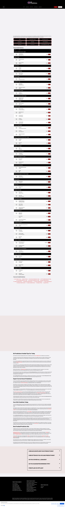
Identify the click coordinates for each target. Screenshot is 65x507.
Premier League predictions (18, 391)
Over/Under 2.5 (20, 41)
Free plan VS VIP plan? (36, 468)
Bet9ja (13, 499)
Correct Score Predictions (16, 487)
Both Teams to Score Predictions (17, 490)
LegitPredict (40, 499)
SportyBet (16, 499)
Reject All (58, 503)
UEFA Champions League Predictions (32, 482)
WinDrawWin (44, 499)
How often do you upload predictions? (42, 455)
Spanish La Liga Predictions (30, 485)
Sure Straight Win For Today (45, 44)
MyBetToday (14, 498)
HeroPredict (51, 499)
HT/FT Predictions (45, 41)
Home (20, 39)
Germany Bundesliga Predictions (31, 487)
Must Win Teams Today (40, 498)
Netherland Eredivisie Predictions (31, 489)
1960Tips (25, 499)
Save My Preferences (60, 505)
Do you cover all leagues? (38, 459)
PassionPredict (34, 498)
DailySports (17, 498)
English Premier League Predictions (32, 484)
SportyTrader (20, 499)
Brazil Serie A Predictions (30, 491)
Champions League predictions (41, 392)
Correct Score (32, 44)
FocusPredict (37, 499)
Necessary (2, 505)
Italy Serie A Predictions (30, 488)
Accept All (62, 503)
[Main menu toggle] (4, 7)
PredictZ (28, 498)
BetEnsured (33, 499)
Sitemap (42, 487)
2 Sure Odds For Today (32, 39)
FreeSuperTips (22, 498)
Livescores (42, 486)
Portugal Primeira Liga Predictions (31, 490)
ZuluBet (48, 499)
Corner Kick (32, 41)
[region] (32, 504)
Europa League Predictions (30, 483)
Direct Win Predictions (47, 498)
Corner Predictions (15, 484)
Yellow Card (19, 44)
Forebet (31, 498)
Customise (53, 503)
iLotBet (52, 498)
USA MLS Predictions (29, 486)
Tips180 (23, 499)
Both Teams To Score (45, 39)
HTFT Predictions (15, 483)
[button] (55, 7)
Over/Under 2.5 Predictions (16, 488)
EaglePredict (29, 499)
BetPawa (25, 498)
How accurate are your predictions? (41, 451)
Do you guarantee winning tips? (39, 463)
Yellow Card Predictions (16, 486)
